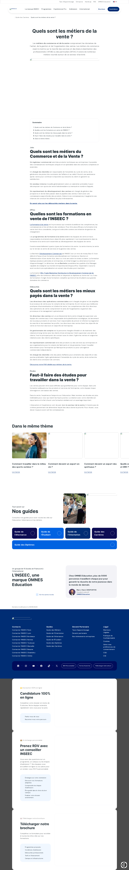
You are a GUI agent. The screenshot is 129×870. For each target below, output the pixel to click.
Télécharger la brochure (103, 666)
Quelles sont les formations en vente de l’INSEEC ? (52, 130)
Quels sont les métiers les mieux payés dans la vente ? (53, 133)
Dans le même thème (42, 139)
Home (13, 17)
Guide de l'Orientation (74, 533)
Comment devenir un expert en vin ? (63, 465)
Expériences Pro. (60, 9)
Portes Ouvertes (84, 666)
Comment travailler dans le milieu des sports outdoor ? (29, 465)
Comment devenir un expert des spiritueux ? (100, 465)
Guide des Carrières (22, 17)
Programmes (46, 9)
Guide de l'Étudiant (46, 533)
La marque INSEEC (32, 9)
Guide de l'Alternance (21, 533)
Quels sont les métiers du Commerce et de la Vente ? (53, 127)
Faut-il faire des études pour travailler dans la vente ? (53, 136)
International (85, 9)
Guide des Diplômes (25, 544)
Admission (73, 9)
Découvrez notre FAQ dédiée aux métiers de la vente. (51, 364)
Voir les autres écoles (46, 595)
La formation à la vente (39, 225)
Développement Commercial (51, 254)
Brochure (101, 9)
